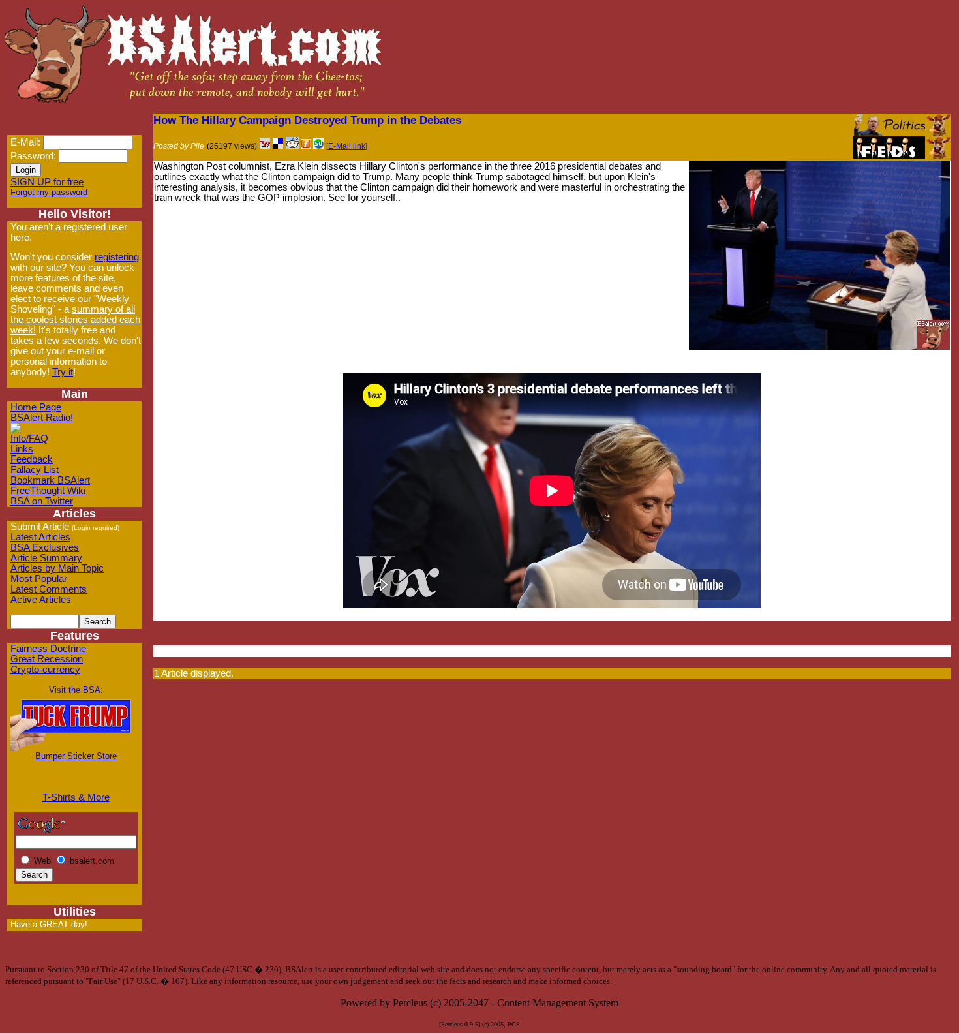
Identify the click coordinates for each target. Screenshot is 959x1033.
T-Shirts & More (76, 797)
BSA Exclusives (44, 547)
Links (21, 449)
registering (117, 257)
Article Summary (46, 558)
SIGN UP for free (47, 182)
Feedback (31, 459)
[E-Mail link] (346, 146)
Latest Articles (40, 537)
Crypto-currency (45, 669)
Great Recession (46, 659)
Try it (62, 372)
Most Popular (38, 579)
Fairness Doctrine (48, 648)
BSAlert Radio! (41, 417)
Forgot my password (48, 192)
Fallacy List (34, 470)
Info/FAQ (29, 438)
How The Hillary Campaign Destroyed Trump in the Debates (307, 120)
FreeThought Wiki (47, 491)
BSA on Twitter (41, 501)
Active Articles (40, 599)
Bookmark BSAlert (50, 480)
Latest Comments (48, 589)
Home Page (35, 407)
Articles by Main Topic (57, 568)
